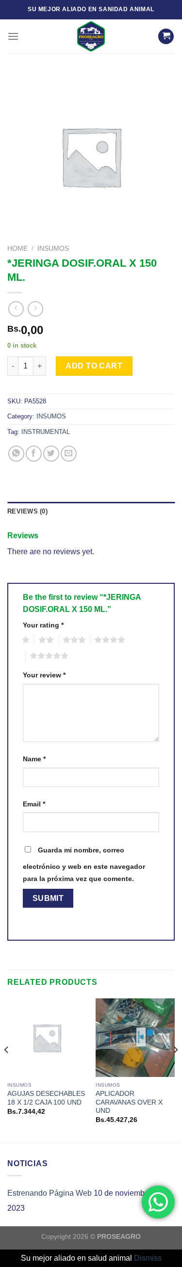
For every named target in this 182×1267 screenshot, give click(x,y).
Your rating (43, 625)
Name (34, 759)
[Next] (175, 1069)
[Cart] (166, 37)
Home (17, 248)
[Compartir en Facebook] (34, 454)
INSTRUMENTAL (45, 431)
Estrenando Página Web (49, 1193)
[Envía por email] (69, 454)
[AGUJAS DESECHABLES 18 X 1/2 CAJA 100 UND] (46, 1037)
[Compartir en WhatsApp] (16, 454)
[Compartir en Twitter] (51, 454)
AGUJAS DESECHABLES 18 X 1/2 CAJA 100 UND (46, 1098)
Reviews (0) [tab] (27, 511)
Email (34, 804)
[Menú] (13, 36)
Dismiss (148, 1258)
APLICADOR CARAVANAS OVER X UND (129, 1102)
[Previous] (7, 1069)
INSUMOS (53, 248)
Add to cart (94, 366)
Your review (44, 675)
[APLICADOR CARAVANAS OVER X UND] (135, 1037)
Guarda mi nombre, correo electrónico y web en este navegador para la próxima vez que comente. (84, 864)
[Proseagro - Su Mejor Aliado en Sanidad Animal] (91, 36)
